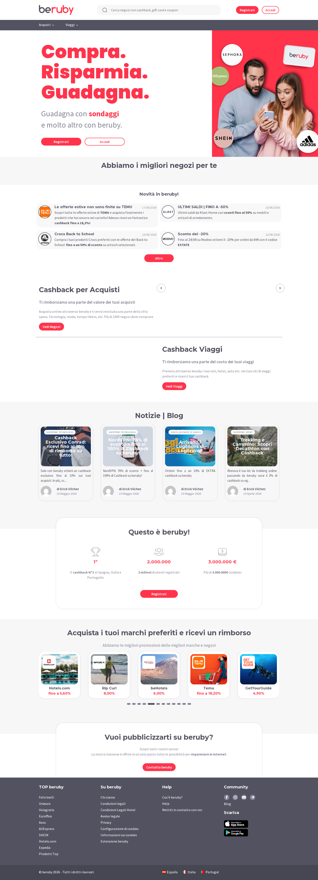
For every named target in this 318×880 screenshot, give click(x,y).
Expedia (44, 847)
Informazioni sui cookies (119, 835)
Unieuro (45, 803)
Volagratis (46, 810)
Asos (42, 822)
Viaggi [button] (70, 25)
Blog (227, 804)
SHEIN (43, 835)
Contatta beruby (159, 767)
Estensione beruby (114, 841)
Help (165, 803)
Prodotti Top (48, 854)
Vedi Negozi (51, 326)
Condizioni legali (113, 803)
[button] (161, 288)
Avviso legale (110, 816)
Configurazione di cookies (120, 829)
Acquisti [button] (45, 25)
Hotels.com (47, 841)
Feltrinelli (46, 797)
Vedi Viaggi (174, 386)
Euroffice (45, 816)
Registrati (247, 10)
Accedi (270, 10)
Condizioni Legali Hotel (118, 810)
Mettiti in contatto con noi (182, 810)
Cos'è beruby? (172, 797)
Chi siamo (108, 797)
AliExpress (46, 829)
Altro (159, 258)
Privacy (106, 822)
